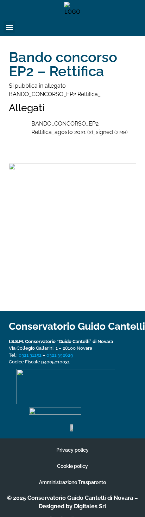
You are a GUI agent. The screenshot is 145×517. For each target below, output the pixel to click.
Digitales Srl (90, 506)
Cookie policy (72, 466)
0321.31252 (30, 355)
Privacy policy (72, 450)
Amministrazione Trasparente (72, 482)
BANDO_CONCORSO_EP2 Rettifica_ (55, 94)
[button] (9, 27)
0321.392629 (59, 355)
